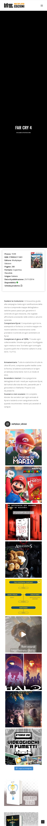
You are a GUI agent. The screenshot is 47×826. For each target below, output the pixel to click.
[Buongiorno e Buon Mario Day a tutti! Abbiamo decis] (23, 485)
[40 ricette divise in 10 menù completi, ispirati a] (23, 559)
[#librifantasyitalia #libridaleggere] (23, 522)
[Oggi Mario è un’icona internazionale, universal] (23, 447)
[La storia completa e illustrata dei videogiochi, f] (23, 747)
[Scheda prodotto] (22, 285)
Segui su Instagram (25, 768)
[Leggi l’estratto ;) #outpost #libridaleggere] (23, 634)
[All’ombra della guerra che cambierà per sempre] (23, 709)
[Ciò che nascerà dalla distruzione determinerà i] (23, 672)
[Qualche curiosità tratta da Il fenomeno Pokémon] (23, 597)
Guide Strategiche (24, 132)
